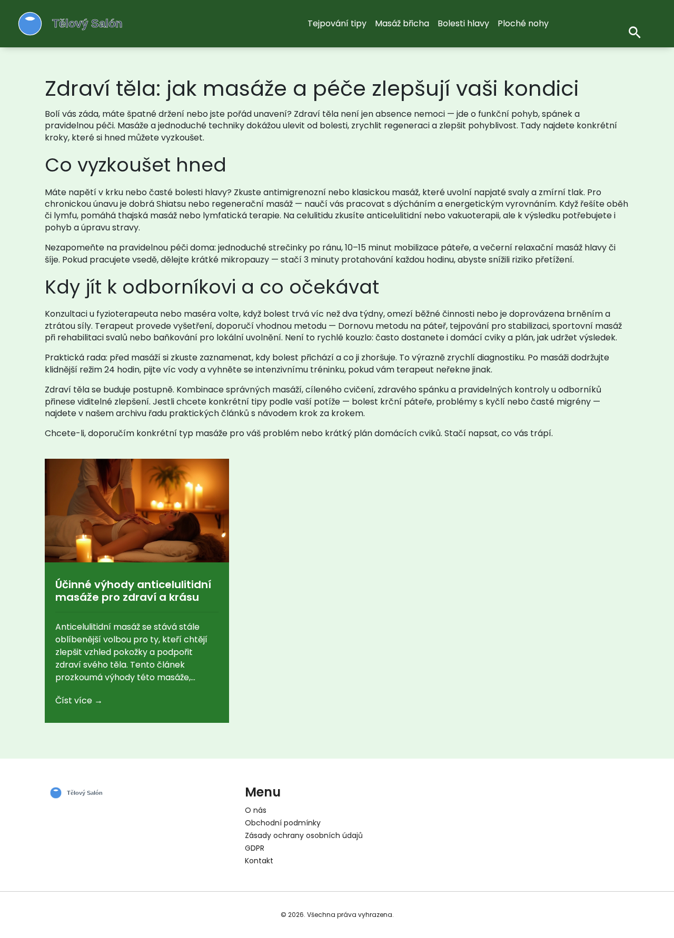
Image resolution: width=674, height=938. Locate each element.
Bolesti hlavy (463, 23)
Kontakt (259, 860)
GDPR (254, 848)
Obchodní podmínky (283, 823)
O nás (255, 810)
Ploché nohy (523, 23)
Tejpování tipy (337, 23)
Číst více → (79, 700)
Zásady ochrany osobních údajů (304, 835)
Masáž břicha (402, 23)
